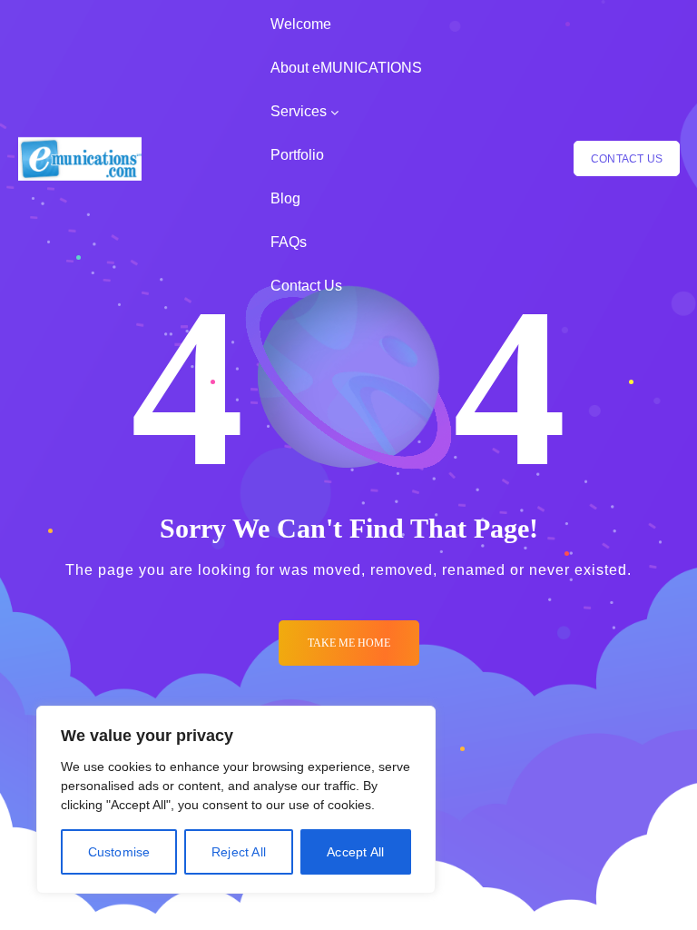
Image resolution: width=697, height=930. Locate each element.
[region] (236, 800)
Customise (119, 852)
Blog (285, 198)
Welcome (300, 24)
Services (298, 111)
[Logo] (80, 159)
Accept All (355, 852)
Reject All (238, 852)
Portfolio (297, 155)
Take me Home (349, 643)
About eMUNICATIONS (346, 67)
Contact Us (306, 285)
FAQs (288, 242)
